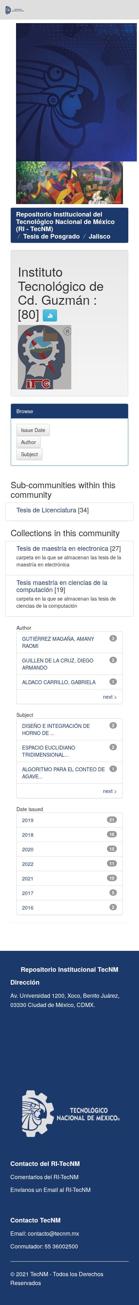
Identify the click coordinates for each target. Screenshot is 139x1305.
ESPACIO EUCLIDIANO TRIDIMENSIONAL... (48, 751)
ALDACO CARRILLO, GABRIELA (59, 682)
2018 (28, 834)
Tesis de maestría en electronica (62, 548)
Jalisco (99, 236)
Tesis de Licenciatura (46, 509)
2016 (28, 907)
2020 (28, 849)
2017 (28, 892)
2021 (28, 878)
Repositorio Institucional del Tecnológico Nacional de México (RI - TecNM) (65, 221)
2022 (28, 863)
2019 (28, 820)
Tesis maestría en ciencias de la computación (61, 585)
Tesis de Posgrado (51, 236)
